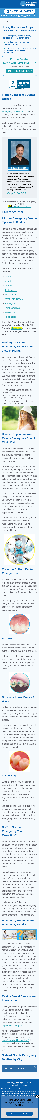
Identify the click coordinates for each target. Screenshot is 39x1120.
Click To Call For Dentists (19, 1114)
